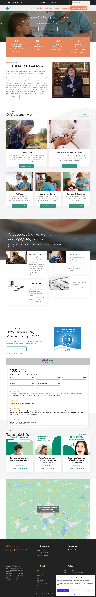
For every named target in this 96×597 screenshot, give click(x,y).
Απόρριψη (75, 591)
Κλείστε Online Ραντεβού (79, 8)
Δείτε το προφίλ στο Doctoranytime (14, 353)
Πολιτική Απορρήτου (78, 594)
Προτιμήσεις (88, 591)
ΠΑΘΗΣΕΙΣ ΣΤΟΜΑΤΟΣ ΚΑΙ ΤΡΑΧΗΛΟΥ (75, 573)
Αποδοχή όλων (63, 591)
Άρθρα (57, 8)
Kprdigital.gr (47, 594)
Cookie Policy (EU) (42, 585)
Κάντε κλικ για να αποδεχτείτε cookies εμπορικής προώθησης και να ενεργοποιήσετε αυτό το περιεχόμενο (48, 509)
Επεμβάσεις (48, 8)
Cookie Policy (70, 594)
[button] (93, 577)
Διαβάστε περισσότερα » (19, 468)
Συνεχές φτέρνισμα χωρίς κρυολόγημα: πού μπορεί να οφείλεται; (19, 460)
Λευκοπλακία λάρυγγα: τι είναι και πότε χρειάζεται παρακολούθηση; (48, 460)
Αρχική (31, 8)
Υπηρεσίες (39, 8)
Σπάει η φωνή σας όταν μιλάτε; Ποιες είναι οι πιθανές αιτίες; (76, 460)
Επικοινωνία (65, 8)
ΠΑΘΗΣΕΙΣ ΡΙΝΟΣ (69, 570)
